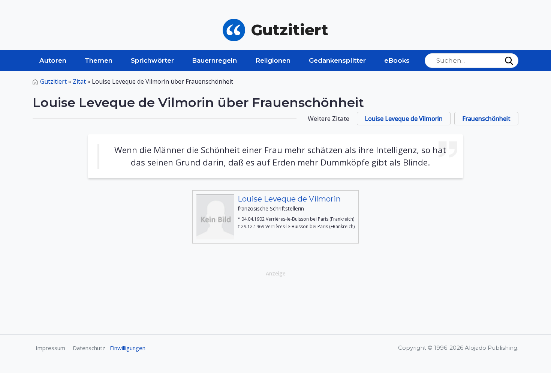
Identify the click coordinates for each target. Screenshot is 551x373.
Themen (98, 60)
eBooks (397, 60)
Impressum (50, 348)
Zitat (79, 81)
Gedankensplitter (337, 60)
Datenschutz (89, 348)
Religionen (272, 60)
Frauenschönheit (486, 118)
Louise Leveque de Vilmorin (404, 118)
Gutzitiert (53, 81)
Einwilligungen (127, 348)
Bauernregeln (214, 60)
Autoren (52, 60)
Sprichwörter (152, 60)
